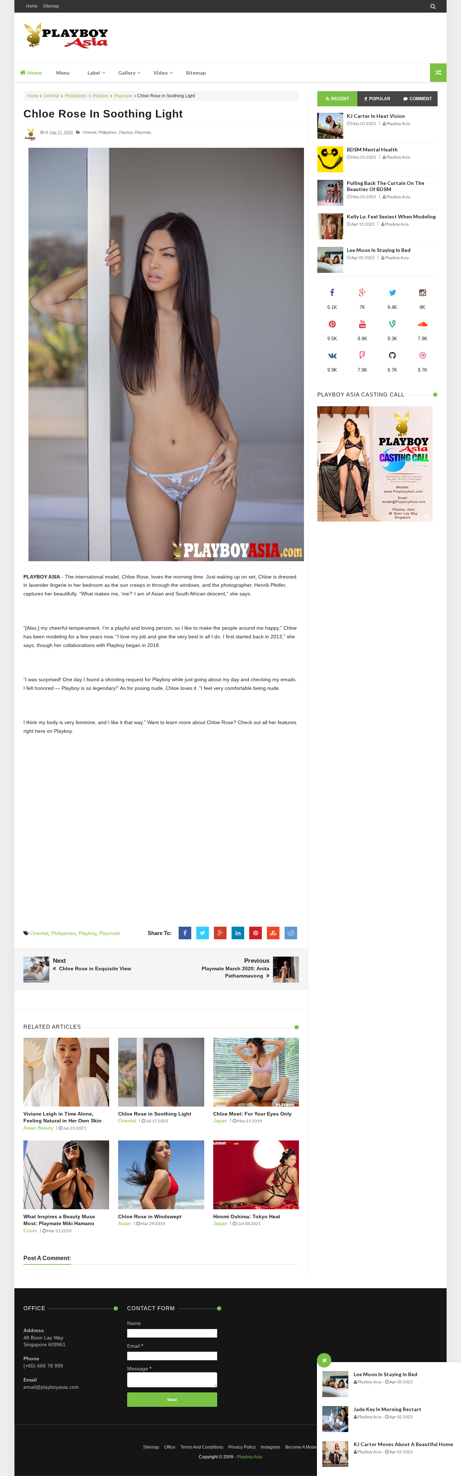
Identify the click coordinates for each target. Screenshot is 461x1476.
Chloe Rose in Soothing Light (103, 114)
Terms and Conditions (201, 1447)
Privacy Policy (242, 1447)
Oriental (51, 95)
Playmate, (143, 132)
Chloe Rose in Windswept (150, 1216)
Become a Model (301, 1447)
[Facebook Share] (185, 933)
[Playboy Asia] (74, 38)
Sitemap (51, 6)
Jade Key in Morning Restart (387, 1409)
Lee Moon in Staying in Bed (385, 1374)
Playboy (100, 95)
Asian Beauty (38, 1128)
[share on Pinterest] (255, 933)
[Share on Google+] (220, 933)
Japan (220, 1120)
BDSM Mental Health (372, 149)
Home (32, 6)
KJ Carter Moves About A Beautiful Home (403, 1444)
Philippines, (108, 132)
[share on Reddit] (291, 933)
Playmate (123, 95)
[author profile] (30, 140)
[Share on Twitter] (202, 933)
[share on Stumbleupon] (273, 933)
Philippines (76, 95)
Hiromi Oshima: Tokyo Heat (246, 1216)
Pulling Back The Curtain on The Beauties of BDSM (385, 186)
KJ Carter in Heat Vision (376, 116)
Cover (30, 1230)
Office (169, 1447)
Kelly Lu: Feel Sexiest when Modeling (391, 216)
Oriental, (89, 132)
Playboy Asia (249, 1456)
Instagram (270, 1447)
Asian (124, 1223)
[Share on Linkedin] (238, 933)
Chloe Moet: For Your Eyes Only (252, 1114)
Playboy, (126, 132)
